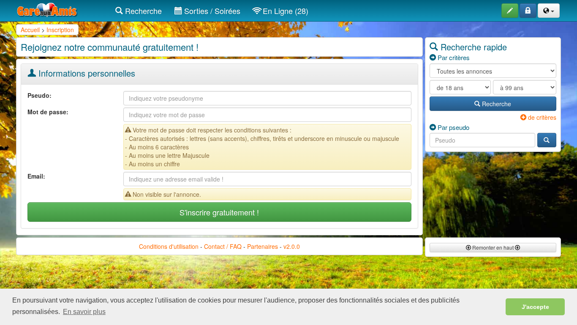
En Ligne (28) (284, 10)
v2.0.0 (291, 246)
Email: (36, 176)
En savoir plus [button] (84, 311)
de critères (541, 117)
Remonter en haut (493, 247)
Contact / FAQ (223, 246)
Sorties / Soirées (211, 10)
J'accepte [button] (535, 306)
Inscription (60, 29)
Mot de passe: (47, 111)
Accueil (30, 29)
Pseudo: (39, 95)
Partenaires (262, 246)
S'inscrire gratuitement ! (219, 212)
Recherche (142, 10)
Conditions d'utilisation (169, 246)
